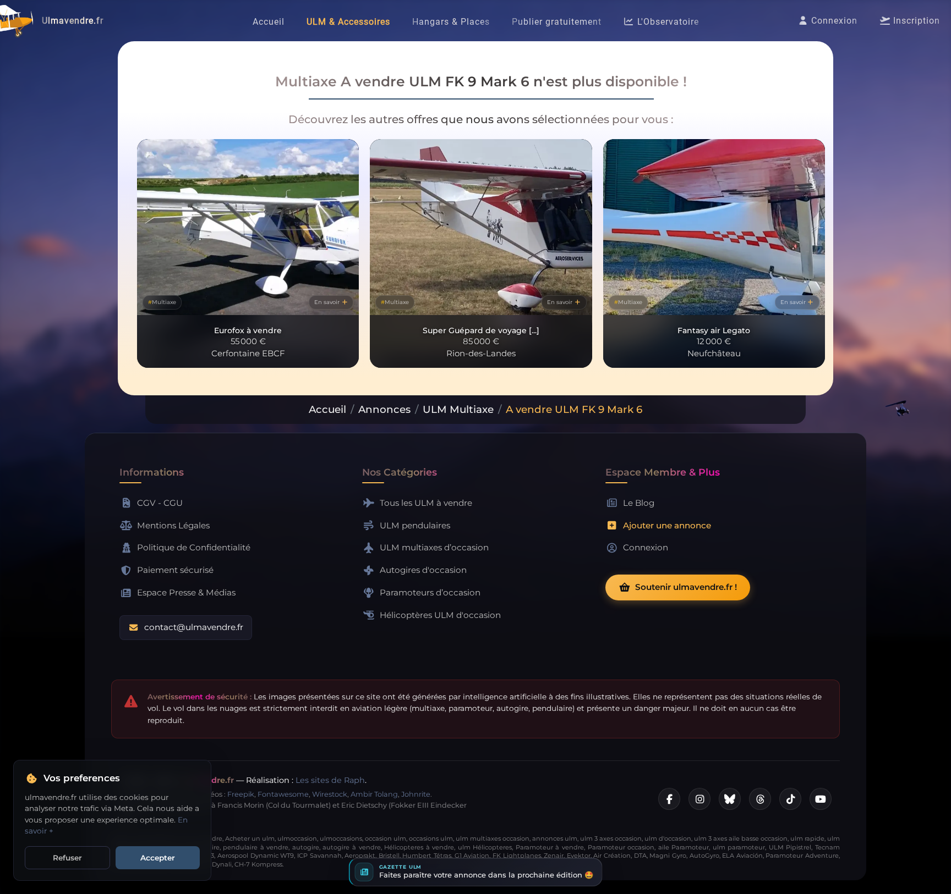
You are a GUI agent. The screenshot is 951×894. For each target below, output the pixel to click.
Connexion (832, 20)
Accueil (269, 21)
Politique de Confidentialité (193, 547)
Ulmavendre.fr (72, 20)
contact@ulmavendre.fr (193, 627)
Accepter (157, 857)
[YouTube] (821, 799)
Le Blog (638, 503)
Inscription (915, 20)
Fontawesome (283, 794)
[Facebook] (669, 799)
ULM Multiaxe (458, 409)
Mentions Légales (173, 525)
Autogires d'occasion (423, 570)
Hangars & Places (451, 21)
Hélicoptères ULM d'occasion (440, 615)
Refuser (67, 857)
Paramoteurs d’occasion (430, 592)
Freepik (240, 794)
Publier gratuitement (557, 21)
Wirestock (329, 794)
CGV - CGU (160, 503)
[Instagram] (699, 799)
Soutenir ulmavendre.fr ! (686, 587)
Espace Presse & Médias (186, 592)
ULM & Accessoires (348, 21)
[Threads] (760, 799)
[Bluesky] (730, 799)
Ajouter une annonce (667, 525)
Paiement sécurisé (175, 570)
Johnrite (415, 794)
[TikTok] (790, 799)
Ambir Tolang (374, 794)
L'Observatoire (667, 21)
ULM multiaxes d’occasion (434, 547)
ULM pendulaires (415, 525)
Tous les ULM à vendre (426, 503)
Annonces (384, 409)
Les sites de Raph (330, 780)
